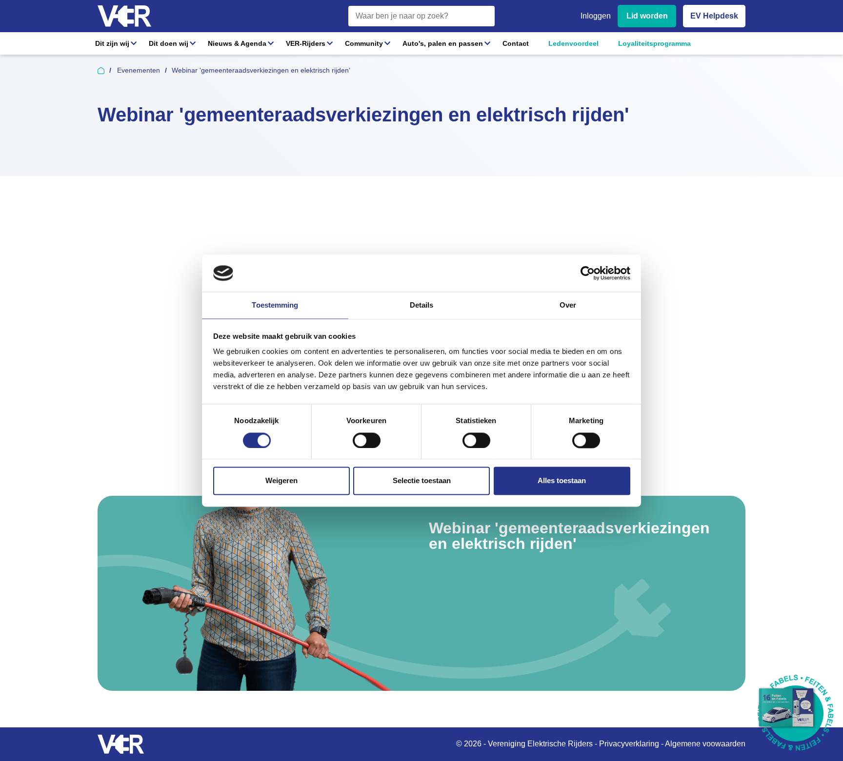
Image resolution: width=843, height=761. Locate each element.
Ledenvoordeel (573, 43)
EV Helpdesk (714, 16)
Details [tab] (422, 305)
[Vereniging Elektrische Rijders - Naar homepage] (124, 16)
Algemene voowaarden (705, 744)
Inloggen (596, 16)
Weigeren (281, 481)
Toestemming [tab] (275, 305)
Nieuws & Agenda (237, 43)
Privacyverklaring (629, 744)
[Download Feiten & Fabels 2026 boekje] (795, 713)
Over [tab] (568, 305)
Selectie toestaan (422, 481)
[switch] (367, 440)
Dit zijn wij (112, 43)
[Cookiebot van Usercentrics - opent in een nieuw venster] (587, 273)
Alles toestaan (562, 481)
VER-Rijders (305, 43)
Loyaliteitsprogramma (654, 43)
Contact (515, 43)
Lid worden (647, 16)
